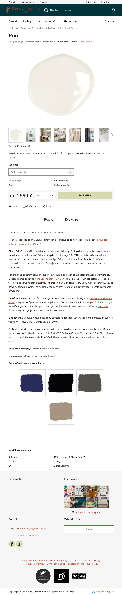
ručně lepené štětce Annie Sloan (51, 279)
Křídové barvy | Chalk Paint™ (69, 457)
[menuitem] (13, 21)
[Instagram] (19, 544)
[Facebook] (11, 544)
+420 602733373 (26, 535)
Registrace (106, 2)
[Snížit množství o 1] (37, 195)
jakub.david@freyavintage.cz (31, 528)
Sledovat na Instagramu (88, 512)
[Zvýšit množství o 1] (52, 195)
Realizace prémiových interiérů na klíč (45, 564)
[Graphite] (90, 379)
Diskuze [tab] (71, 219)
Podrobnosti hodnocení (55, 41)
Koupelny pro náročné (68, 560)
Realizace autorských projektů (82, 564)
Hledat (89, 529)
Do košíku (85, 195)
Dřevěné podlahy (91, 560)
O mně (11, 2)
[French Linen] (61, 408)
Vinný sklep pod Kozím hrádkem (38, 560)
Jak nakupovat (27, 2)
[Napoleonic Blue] (32, 379)
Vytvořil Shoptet (105, 591)
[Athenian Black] (61, 379)
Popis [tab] (48, 219)
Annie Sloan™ (86, 41)
